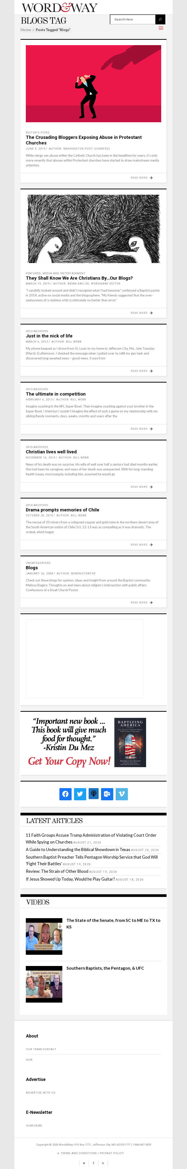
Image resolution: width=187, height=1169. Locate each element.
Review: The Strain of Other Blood (57, 871)
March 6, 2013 (37, 341)
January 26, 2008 (39, 573)
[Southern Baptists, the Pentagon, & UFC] (44, 1001)
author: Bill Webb (67, 341)
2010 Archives (37, 447)
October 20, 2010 (39, 515)
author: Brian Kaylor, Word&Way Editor (87, 283)
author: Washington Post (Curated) (79, 148)
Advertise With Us (41, 1092)
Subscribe (34, 1125)
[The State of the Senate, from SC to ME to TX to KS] (44, 953)
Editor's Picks (38, 132)
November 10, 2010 (40, 457)
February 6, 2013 (39, 399)
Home (25, 30)
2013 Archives (37, 331)
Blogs (32, 567)
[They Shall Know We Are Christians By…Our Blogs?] (93, 229)
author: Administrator (76, 573)
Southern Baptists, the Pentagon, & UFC (105, 968)
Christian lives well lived (51, 452)
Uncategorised (38, 563)
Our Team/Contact (41, 1049)
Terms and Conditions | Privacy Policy (92, 1153)
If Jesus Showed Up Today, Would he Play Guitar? (70, 879)
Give (29, 1059)
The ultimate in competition (56, 394)
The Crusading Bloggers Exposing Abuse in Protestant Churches (84, 140)
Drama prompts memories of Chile (62, 510)
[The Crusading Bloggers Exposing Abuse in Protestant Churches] (93, 83)
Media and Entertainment (64, 273)
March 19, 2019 (38, 283)
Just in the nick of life (49, 336)
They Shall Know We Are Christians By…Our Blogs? (79, 278)
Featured (33, 273)
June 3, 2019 (35, 148)
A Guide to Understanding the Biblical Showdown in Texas (78, 849)
